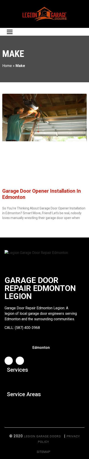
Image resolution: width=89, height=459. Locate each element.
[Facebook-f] (9, 361)
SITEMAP (43, 452)
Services (17, 370)
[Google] (20, 361)
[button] (44, 381)
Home (7, 66)
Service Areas (24, 394)
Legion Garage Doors (42, 436)
